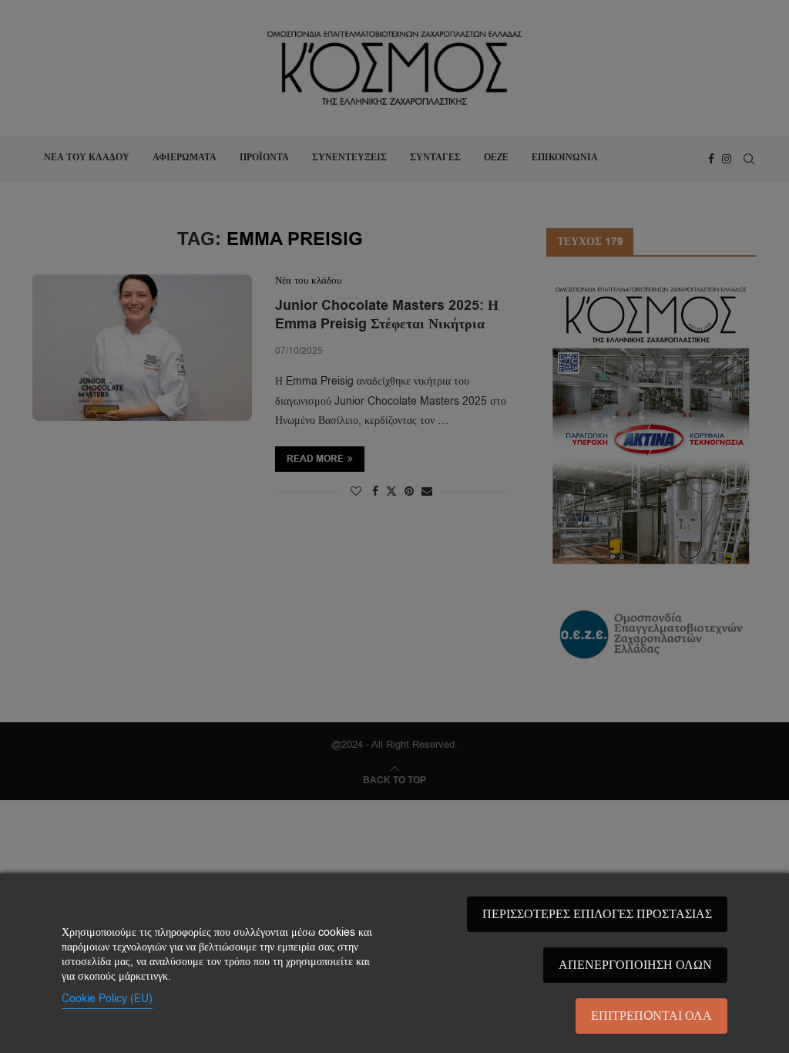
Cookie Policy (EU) (107, 998)
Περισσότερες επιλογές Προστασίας (597, 914)
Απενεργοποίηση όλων (635, 965)
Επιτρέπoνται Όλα (651, 1016)
